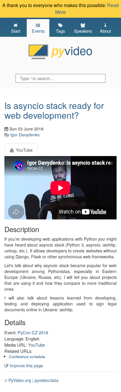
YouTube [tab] (24, 150)
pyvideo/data (46, 380)
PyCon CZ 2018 (33, 332)
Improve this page (26, 365)
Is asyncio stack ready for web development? (54, 110)
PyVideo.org (20, 380)
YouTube (36, 345)
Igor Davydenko (25, 135)
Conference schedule (27, 356)
